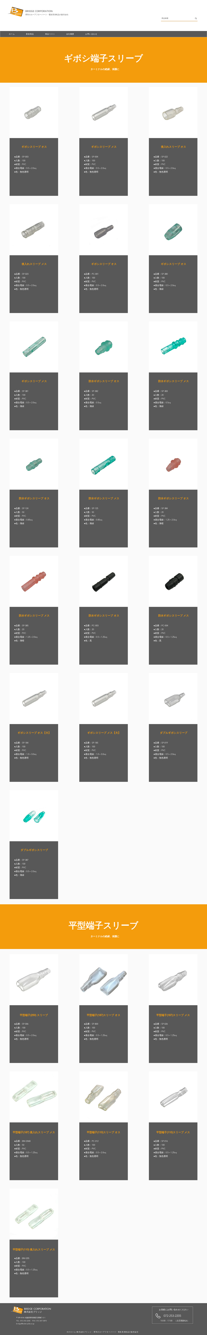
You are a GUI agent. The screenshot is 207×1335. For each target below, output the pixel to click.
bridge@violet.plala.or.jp (25, 1324)
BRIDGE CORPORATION (39, 11)
